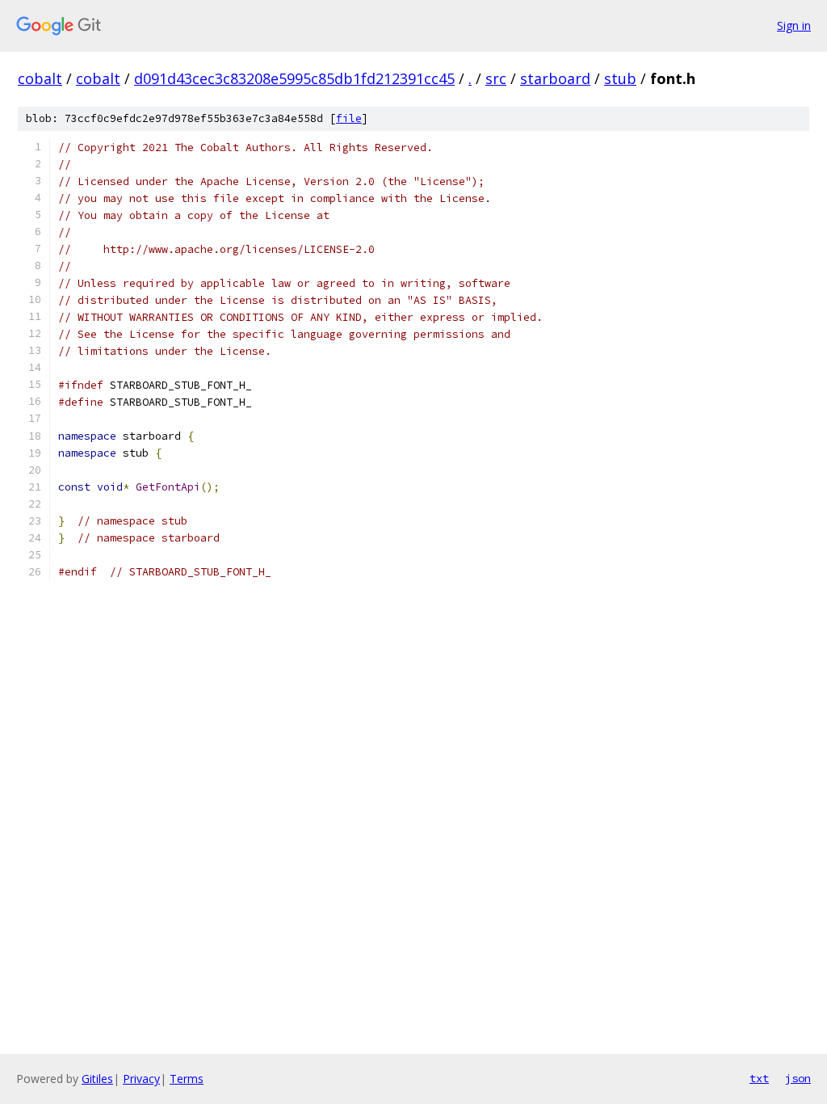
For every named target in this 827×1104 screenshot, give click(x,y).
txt (759, 1078)
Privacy (141, 1078)
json (798, 1078)
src (495, 78)
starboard (555, 78)
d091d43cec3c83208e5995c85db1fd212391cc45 (294, 78)
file (349, 118)
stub (620, 78)
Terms (187, 1078)
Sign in (794, 25)
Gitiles (97, 1078)
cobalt (40, 78)
